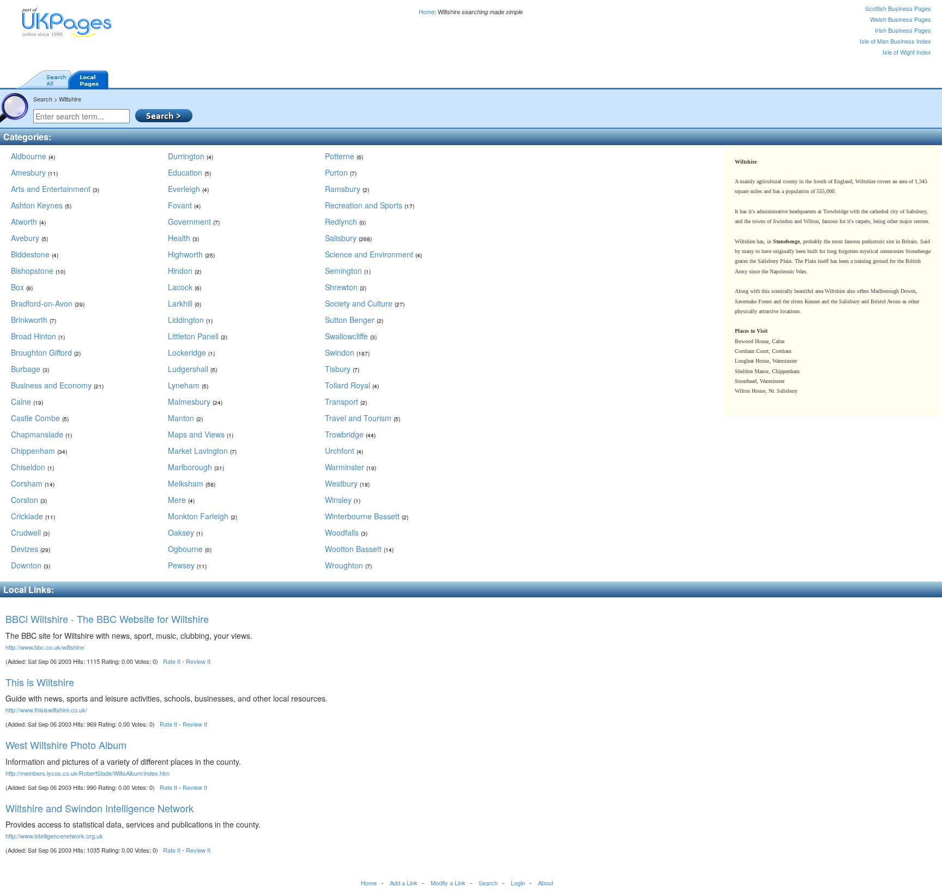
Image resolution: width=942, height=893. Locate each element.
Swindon (347, 352)
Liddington (190, 319)
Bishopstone (38, 270)
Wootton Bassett (359, 548)
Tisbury (342, 368)
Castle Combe (40, 417)
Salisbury (348, 237)
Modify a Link (448, 882)
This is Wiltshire (39, 682)
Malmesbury (195, 401)
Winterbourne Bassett (366, 516)
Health (183, 237)
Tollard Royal (352, 385)
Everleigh (188, 188)
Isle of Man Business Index (895, 41)
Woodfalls (346, 532)
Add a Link (404, 882)
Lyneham (188, 385)
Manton (185, 417)
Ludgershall (192, 368)
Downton (30, 565)
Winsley (342, 499)
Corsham (33, 483)
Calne (27, 401)
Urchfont (344, 450)
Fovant (184, 205)
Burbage (30, 368)
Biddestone (34, 254)
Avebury (29, 237)
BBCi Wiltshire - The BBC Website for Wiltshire (107, 619)
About (545, 882)
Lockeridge (191, 352)
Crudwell (30, 532)
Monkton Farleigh (202, 516)
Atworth (28, 221)
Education (189, 172)
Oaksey (185, 532)
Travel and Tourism (362, 417)
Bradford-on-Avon (47, 303)
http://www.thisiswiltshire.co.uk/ (46, 709)
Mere (181, 499)
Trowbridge (350, 434)
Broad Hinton (38, 336)
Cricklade (33, 516)
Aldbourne (33, 156)
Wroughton (348, 565)
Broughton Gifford (46, 352)
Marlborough (196, 467)
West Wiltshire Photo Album (65, 745)
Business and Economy (57, 385)
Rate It (171, 661)
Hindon (184, 270)
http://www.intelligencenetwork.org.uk (54, 835)
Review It (198, 661)
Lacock (184, 286)
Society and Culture (364, 303)
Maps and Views (200, 434)
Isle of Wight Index (907, 51)
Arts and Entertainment (55, 188)
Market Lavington (202, 450)
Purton (341, 172)
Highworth (191, 254)
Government (194, 221)
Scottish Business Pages (898, 8)
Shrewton (345, 286)
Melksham (191, 483)
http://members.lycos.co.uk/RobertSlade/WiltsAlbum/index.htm (87, 773)
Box (22, 286)
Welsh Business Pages (900, 19)
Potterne (344, 156)
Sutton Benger (354, 319)
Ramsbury (347, 188)
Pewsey (187, 565)
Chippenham (39, 450)
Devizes (30, 548)
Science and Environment (373, 254)
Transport (346, 401)
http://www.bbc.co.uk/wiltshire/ (45, 647)
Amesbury (34, 172)
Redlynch (345, 221)
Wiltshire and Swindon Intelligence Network (99, 808)
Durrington (190, 156)
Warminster (350, 467)
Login (518, 882)
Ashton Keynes (41, 205)
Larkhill (184, 303)
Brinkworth (33, 319)
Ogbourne (190, 548)
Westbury (347, 483)
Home (426, 11)
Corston (29, 499)
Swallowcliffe (351, 336)
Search (488, 882)
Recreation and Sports (369, 205)
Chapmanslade (41, 434)
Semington (348, 270)
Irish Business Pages (903, 30)
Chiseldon (32, 467)
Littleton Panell (197, 336)
